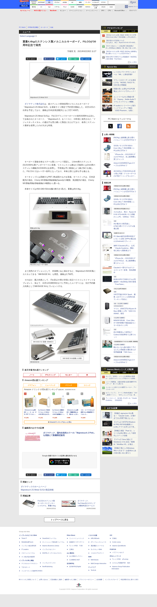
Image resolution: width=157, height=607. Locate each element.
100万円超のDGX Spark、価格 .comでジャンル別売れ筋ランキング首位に (125, 296)
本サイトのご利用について (27, 579)
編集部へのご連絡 (71, 579)
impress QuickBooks (119, 546)
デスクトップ (50, 375)
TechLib (93, 570)
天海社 (114, 538)
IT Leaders (25, 549)
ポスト (33, 59)
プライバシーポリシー (86, 579)
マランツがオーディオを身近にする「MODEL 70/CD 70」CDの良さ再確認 (125, 82)
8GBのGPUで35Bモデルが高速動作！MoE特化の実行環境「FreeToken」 (125, 281)
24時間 (115, 31)
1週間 (124, 31)
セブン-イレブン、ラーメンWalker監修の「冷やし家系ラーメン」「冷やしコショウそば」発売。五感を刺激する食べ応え (121, 395)
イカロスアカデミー (97, 553)
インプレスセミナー (49, 549)
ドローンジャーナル (28, 553)
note (75, 59)
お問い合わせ (43, 579)
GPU (102, 10)
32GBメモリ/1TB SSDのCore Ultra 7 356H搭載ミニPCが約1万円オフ (124, 148)
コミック (87, 385)
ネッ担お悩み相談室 (28, 557)
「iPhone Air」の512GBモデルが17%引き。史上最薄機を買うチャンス (125, 156)
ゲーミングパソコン (76, 10)
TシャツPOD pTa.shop (120, 559)
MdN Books (94, 560)
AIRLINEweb (95, 538)
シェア (51, 59)
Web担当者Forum (27, 542)
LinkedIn (87, 59)
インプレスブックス (49, 563)
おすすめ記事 (112, 408)
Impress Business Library (50, 546)
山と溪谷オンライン (76, 556)
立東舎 (71, 549)
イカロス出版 (92, 535)
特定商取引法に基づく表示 (129, 579)
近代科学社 (70, 563)
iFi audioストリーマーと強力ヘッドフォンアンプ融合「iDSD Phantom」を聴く (125, 108)
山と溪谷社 (70, 553)
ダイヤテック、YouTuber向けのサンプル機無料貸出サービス (86, 503)
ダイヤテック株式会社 (34, 104)
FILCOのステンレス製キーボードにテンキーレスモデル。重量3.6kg (47, 503)
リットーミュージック (76, 538)
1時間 (106, 31)
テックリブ (92, 567)
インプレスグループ (111, 579)
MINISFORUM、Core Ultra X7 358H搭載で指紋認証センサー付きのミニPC (125, 322)
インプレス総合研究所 (28, 546)
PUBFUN (113, 549)
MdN (90, 557)
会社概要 (99, 579)
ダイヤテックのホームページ (33, 487)
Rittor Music (71, 535)
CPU (109, 10)
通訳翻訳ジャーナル (97, 546)
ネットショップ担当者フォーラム (53, 542)
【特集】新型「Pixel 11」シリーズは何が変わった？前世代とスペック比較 (125, 433)
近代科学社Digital (75, 566)
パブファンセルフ (118, 552)
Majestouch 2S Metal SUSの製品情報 (37, 490)
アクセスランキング (115, 28)
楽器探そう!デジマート (76, 542)
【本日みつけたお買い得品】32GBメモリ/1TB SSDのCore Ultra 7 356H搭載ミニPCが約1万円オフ (121, 37)
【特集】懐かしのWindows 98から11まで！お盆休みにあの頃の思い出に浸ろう (125, 450)
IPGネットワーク (115, 556)
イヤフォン (32, 385)
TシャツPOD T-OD (76, 546)
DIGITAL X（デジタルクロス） (52, 553)
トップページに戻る (59, 520)
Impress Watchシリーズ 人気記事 (120, 369)
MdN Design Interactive (98, 563)
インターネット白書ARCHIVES (31, 571)
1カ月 (133, 31)
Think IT (24, 538)
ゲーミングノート (92, 10)
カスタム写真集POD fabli (121, 563)
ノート (31, 375)
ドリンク (68, 385)
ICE (111, 535)
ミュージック (50, 385)
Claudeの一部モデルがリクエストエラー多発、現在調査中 (125, 270)
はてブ (63, 59)
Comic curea (116, 542)
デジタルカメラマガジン (29, 563)
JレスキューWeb (96, 549)
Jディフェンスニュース (98, 542)
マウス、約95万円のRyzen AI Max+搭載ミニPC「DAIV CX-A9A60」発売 (125, 311)
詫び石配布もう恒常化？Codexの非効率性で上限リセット (125, 334)
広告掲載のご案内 (56, 579)
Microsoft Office (119, 10)
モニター (63, 10)
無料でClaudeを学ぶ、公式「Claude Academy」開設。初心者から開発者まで (124, 248)
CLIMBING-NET (74, 560)
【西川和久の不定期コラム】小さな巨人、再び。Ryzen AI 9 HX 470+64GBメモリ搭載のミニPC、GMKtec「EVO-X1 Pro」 (121, 43)
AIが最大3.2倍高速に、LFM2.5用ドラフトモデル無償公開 (124, 226)
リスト (40, 59)
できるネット (25, 567)
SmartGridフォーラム (49, 538)
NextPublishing (47, 566)
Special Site (112, 67)
